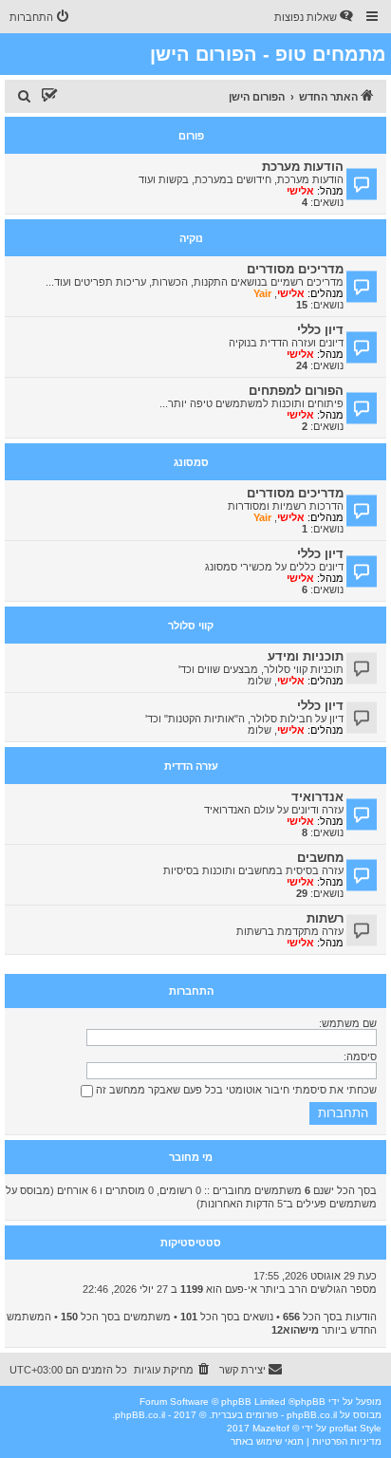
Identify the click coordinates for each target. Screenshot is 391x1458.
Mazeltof (270, 1428)
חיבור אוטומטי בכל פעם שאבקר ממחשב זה (191, 1089)
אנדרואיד (317, 797)
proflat (343, 1428)
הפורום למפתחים (296, 390)
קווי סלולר (191, 625)
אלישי (300, 190)
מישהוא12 (295, 1330)
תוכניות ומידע (306, 656)
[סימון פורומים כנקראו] (49, 96)
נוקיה (191, 238)
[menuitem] (315, 17)
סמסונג (191, 462)
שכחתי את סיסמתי (334, 1089)
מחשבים (320, 857)
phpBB (310, 1401)
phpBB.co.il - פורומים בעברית (274, 1415)
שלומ (259, 680)
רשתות (325, 918)
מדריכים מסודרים (295, 269)
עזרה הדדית (191, 766)
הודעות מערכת (303, 166)
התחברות (191, 991)
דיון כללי (320, 330)
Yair (262, 293)
